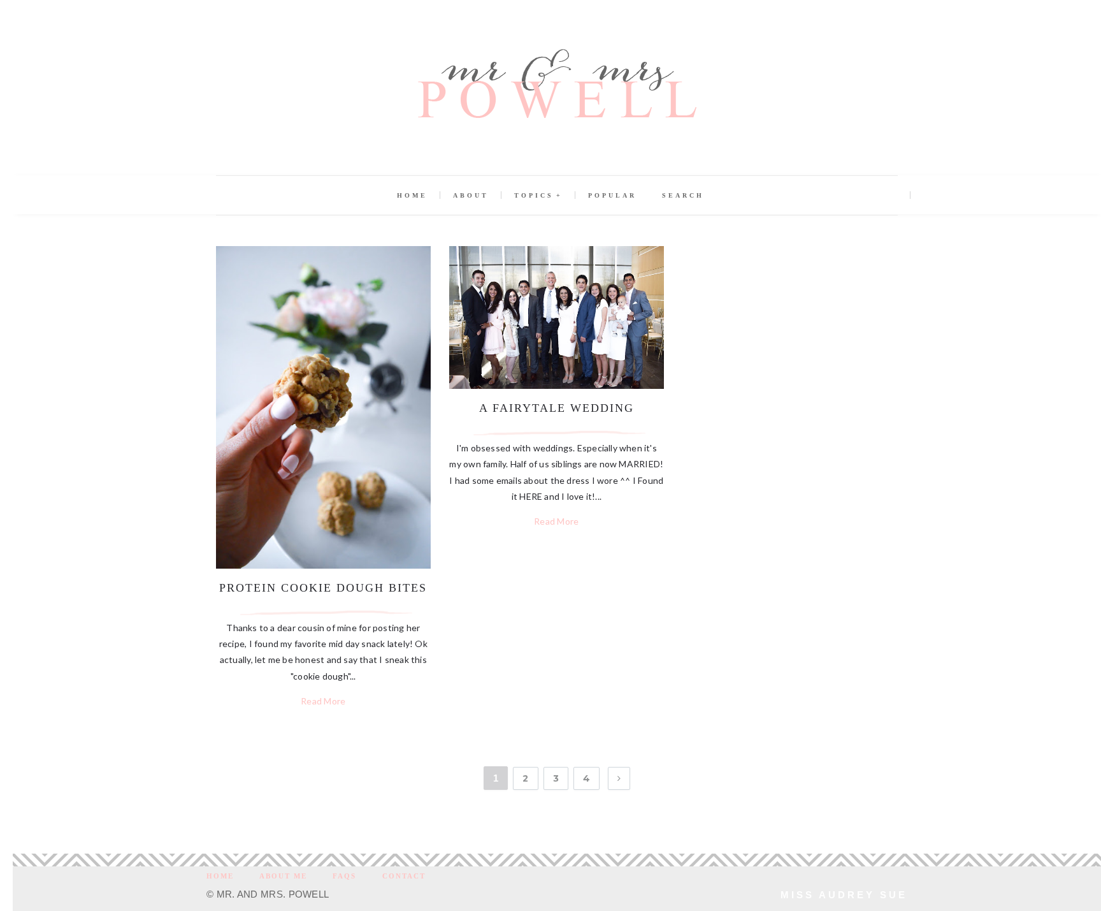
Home (412, 195)
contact (404, 876)
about (471, 195)
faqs (344, 876)
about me (283, 876)
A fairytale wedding (556, 408)
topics (534, 195)
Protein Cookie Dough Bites (323, 587)
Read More (323, 701)
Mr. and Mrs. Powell (273, 894)
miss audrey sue (844, 894)
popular (612, 195)
